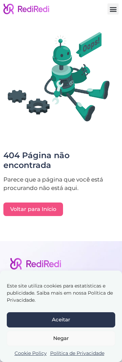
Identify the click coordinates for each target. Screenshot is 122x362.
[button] (113, 9)
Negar (61, 338)
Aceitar (61, 319)
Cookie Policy (31, 353)
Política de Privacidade (77, 353)
